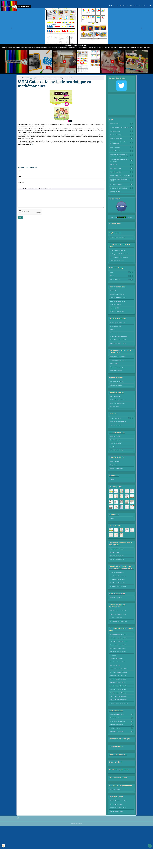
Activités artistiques (115, 296)
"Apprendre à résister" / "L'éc (117, 610)
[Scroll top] (150, 846)
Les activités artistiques (116, 127)
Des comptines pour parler (117, 548)
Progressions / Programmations (118, 180)
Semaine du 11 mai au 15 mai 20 (118, 664)
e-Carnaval (113, 647)
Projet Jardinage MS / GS (116, 374)
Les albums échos (115, 432)
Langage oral (113, 457)
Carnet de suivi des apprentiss (118, 414)
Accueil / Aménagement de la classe (119, 119)
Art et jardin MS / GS (115, 318)
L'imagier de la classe (115, 710)
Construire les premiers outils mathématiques (117, 135)
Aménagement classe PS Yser (118, 242)
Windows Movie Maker (115, 435)
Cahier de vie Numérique (116, 717)
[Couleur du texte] (28, 181)
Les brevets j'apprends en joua (118, 392)
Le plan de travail (114, 399)
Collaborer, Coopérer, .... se (117, 303)
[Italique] (21, 181)
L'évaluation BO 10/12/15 (116, 417)
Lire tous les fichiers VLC (116, 442)
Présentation (113, 283)
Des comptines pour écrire (117, 551)
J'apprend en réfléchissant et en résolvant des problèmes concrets (119, 147)
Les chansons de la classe (117, 723)
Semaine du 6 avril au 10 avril (117, 640)
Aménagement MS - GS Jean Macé (119, 246)
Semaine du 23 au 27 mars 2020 (118, 633)
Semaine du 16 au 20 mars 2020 (118, 630)
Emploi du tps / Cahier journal (117, 229)
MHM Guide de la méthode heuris (118, 613)
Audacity (112, 439)
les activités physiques (116, 130)
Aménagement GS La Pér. (117, 253)
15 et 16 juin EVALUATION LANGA (118, 688)
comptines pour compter (116, 541)
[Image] (39, 181)
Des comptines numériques (117, 359)
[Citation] (30, 181)
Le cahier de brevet (115, 388)
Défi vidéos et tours (115, 657)
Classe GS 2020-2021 (116, 176)
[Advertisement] (121, 96)
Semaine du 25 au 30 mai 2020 (118, 678)
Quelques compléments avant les (119, 695)
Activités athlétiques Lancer (117, 293)
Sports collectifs (114, 300)
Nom (19, 162)
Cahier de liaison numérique (117, 706)
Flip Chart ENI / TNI (115, 428)
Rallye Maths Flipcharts (116, 362)
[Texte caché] (37, 181)
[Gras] (19, 181)
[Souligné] (23, 181)
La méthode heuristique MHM (117, 349)
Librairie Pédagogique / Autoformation (33, 70)
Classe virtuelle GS (115, 720)
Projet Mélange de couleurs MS (118, 332)
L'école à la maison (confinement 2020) (118, 172)
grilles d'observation (115, 410)
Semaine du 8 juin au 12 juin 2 (117, 685)
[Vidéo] (41, 181)
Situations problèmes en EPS (117, 571)
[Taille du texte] (25, 181)
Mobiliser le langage (115, 123)
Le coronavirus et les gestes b (118, 671)
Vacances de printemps (116, 650)
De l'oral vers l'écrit (115, 271)
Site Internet (21, 174)
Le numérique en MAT (115, 160)
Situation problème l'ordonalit (118, 578)
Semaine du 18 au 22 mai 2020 (118, 668)
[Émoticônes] (45, 181)
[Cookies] (3, 845)
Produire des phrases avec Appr (118, 793)
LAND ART (113, 321)
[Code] (43, 181)
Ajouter (21, 209)
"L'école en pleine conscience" (118, 603)
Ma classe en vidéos (115, 184)
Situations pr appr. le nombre (117, 352)
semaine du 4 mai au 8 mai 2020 (118, 661)
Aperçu (50, 181)
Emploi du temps (114, 116)
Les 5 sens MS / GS (115, 325)
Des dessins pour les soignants (118, 644)
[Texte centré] (33, 181)
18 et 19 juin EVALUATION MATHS (118, 692)
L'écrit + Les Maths (115, 453)
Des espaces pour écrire (116, 803)
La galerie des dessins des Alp (117, 674)
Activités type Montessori (117, 564)
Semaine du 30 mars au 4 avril (118, 637)
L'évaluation (113, 157)
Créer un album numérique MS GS (118, 328)
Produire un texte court (116, 796)
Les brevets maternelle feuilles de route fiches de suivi (123, 6)
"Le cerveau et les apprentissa (118, 606)
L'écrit (112, 268)
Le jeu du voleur (114, 355)
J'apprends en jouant (115, 143)
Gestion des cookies (76, 816)
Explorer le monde (115, 139)
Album (145, 6)
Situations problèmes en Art (117, 575)
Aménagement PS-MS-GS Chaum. (119, 249)
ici (32, 136)
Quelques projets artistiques (117, 315)
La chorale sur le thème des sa (118, 335)
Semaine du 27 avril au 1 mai (117, 654)
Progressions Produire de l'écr (118, 800)
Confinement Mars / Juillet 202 (118, 626)
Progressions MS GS (115, 781)
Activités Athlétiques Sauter (117, 290)
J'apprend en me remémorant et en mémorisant (119, 152)
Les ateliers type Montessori (117, 395)
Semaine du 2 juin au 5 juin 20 (118, 681)
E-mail (19, 168)
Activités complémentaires (117, 713)
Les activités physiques (116, 460)
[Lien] (35, 181)
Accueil (140, 6)
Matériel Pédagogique (116, 164)
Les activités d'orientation (117, 286)
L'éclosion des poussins (116, 377)
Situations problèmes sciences (118, 568)
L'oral (111, 264)
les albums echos (114, 544)
